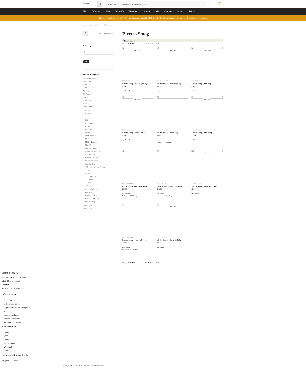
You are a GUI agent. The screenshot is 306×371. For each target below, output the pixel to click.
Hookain (88, 129)
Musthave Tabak (91, 148)
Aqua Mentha (90, 123)
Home (85, 25)
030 (86, 120)
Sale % (85, 97)
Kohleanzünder (89, 88)
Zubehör (86, 212)
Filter (86, 62)
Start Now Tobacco (92, 161)
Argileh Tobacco (91, 189)
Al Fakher (89, 180)
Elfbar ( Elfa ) (88, 81)
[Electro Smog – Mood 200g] (172, 111)
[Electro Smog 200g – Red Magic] (137, 165)
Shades (87, 110)
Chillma (88, 114)
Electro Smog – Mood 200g (167, 133)
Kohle (85, 85)
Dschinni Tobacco (92, 198)
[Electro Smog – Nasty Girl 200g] (137, 218)
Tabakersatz (87, 206)
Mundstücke (87, 91)
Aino (87, 117)
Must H (88, 145)
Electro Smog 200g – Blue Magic (170, 186)
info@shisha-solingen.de (11, 281)
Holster (88, 126)
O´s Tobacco (90, 154)
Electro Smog (127, 81)
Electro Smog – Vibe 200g (201, 133)
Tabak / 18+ (98, 25)
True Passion (90, 164)
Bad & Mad (89, 192)
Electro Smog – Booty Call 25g (134, 133)
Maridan (88, 132)
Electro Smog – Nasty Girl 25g (169, 240)
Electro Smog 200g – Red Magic (135, 186)
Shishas (86, 103)
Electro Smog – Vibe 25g (201, 84)
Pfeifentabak (87, 94)
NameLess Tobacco (92, 151)
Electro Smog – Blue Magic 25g (134, 84)
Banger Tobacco (91, 195)
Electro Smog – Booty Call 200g (204, 186)
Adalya (88, 173)
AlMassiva (89, 186)
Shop (90, 25)
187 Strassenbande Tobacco (95, 167)
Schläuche (87, 100)
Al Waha (88, 183)
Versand (127, 90)
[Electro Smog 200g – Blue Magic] (172, 165)
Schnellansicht (138, 94)
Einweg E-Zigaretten (90, 78)
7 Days (87, 170)
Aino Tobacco (90, 176)
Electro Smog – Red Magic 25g (169, 84)
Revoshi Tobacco (91, 158)
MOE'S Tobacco (91, 142)
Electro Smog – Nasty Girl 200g (134, 240)
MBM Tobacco (90, 136)
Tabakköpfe (87, 209)
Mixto (87, 139)
